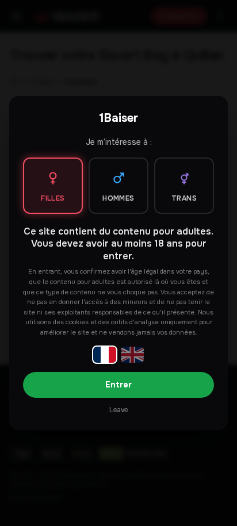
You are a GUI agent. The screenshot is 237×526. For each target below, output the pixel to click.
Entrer (118, 384)
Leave (118, 409)
